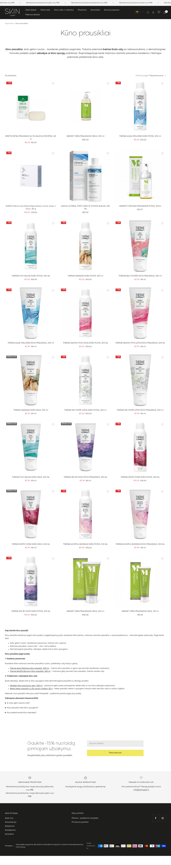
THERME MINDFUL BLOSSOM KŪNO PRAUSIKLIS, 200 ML (140, 544)
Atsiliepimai (10, 830)
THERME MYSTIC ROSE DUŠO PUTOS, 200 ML (140, 477)
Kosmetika (95, 10)
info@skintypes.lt (141, 790)
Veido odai (45, 10)
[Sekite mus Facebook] (155, 818)
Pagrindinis (9, 23)
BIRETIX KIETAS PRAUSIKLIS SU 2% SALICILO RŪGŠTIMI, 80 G (31, 137)
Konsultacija (10, 822)
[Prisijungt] (153, 12)
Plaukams (82, 10)
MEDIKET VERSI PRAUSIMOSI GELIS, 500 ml (85, 136)
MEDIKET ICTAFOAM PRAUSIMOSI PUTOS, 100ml (140, 206)
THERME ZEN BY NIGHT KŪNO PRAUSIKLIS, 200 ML (85, 477)
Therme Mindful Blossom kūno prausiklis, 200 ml (30, 671)
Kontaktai (9, 834)
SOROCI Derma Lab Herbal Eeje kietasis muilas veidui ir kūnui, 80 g (31, 207)
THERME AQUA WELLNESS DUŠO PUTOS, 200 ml (140, 136)
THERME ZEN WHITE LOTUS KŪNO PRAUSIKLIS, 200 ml (140, 410)
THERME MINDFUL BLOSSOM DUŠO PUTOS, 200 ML (85, 544)
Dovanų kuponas (111, 10)
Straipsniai (10, 826)
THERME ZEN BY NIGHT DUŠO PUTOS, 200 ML (30, 611)
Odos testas (30, 10)
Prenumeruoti (115, 753)
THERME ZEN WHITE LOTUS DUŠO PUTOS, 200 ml (85, 410)
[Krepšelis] (164, 12)
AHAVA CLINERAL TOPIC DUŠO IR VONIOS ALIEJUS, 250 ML (85, 207)
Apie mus (9, 818)
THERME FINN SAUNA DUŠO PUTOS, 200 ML (31, 276)
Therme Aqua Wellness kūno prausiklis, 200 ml (29, 668)
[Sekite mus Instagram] (162, 818)
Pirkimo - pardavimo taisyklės (85, 818)
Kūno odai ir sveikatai (64, 10)
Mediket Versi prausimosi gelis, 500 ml (26, 686)
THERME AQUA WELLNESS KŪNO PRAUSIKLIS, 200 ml (31, 343)
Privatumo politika (80, 822)
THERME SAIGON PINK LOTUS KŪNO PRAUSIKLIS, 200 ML (140, 343)
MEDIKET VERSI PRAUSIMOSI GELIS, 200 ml (85, 611)
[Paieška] (148, 12)
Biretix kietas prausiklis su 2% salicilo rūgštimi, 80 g (31, 689)
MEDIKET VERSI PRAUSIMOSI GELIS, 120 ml (140, 611)
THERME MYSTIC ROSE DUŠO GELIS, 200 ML (31, 544)
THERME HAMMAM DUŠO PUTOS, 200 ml (85, 276)
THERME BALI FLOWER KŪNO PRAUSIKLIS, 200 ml (140, 276)
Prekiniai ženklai (32, 15)
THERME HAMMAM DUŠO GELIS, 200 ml (31, 410)
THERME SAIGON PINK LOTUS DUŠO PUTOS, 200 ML (85, 343)
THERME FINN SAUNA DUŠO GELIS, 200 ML (31, 477)
